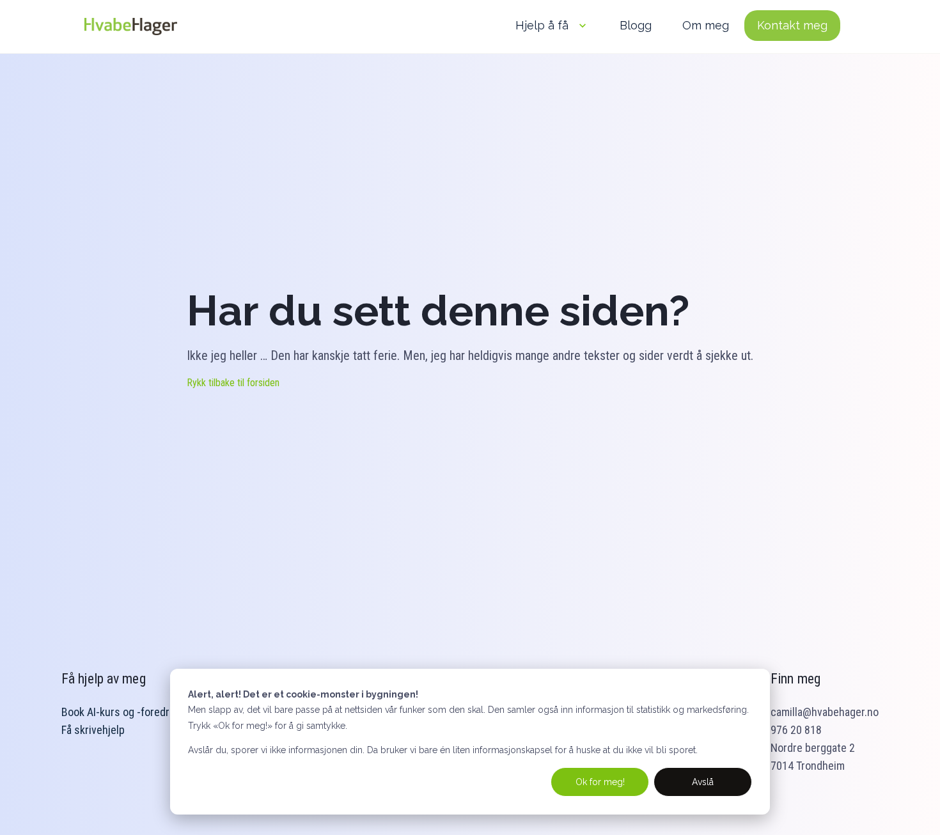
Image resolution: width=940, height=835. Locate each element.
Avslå (703, 782)
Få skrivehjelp (93, 730)
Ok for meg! (600, 782)
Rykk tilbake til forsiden (233, 383)
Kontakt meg (792, 25)
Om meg (705, 25)
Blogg (636, 25)
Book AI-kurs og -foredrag (120, 712)
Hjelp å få (541, 25)
